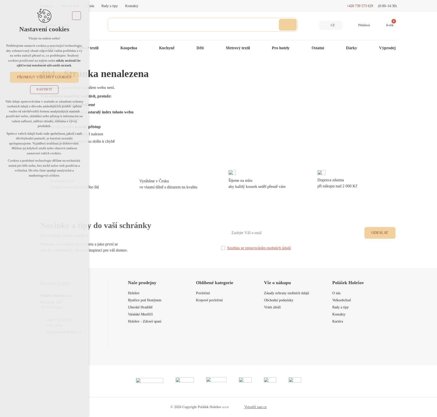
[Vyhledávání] (202, 25)
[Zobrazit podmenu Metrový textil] (255, 48)
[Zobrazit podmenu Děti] (208, 48)
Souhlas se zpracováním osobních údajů (259, 248)
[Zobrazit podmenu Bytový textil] (103, 48)
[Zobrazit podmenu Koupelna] (142, 48)
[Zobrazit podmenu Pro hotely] (294, 48)
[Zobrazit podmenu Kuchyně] (179, 48)
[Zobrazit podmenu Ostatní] (329, 48)
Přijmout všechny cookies (44, 77)
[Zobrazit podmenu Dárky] (362, 48)
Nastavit (44, 89)
